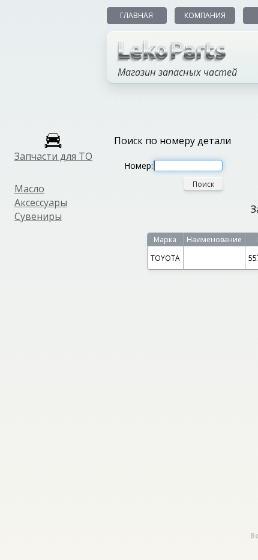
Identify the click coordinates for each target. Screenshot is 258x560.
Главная (136, 15)
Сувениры (38, 216)
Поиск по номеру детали (172, 140)
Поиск (203, 184)
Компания (205, 15)
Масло (29, 188)
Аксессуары (40, 202)
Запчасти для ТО (53, 156)
